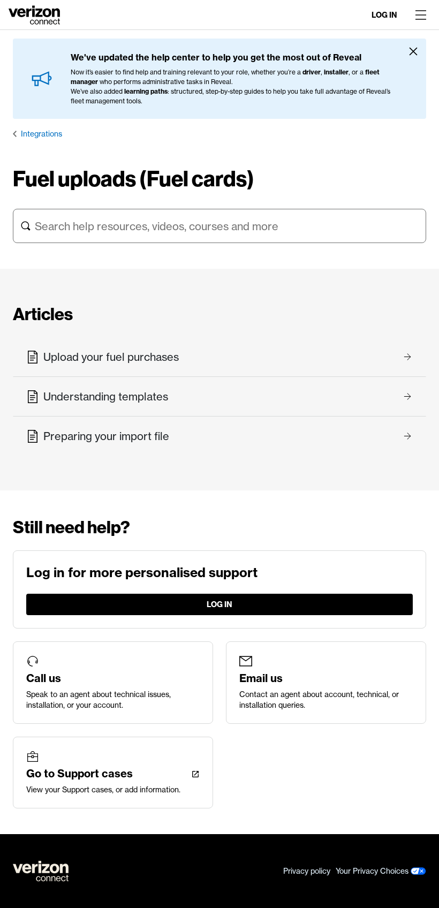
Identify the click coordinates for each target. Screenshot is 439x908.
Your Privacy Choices (373, 871)
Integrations (41, 134)
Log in (384, 15)
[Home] (34, 14)
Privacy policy (306, 871)
